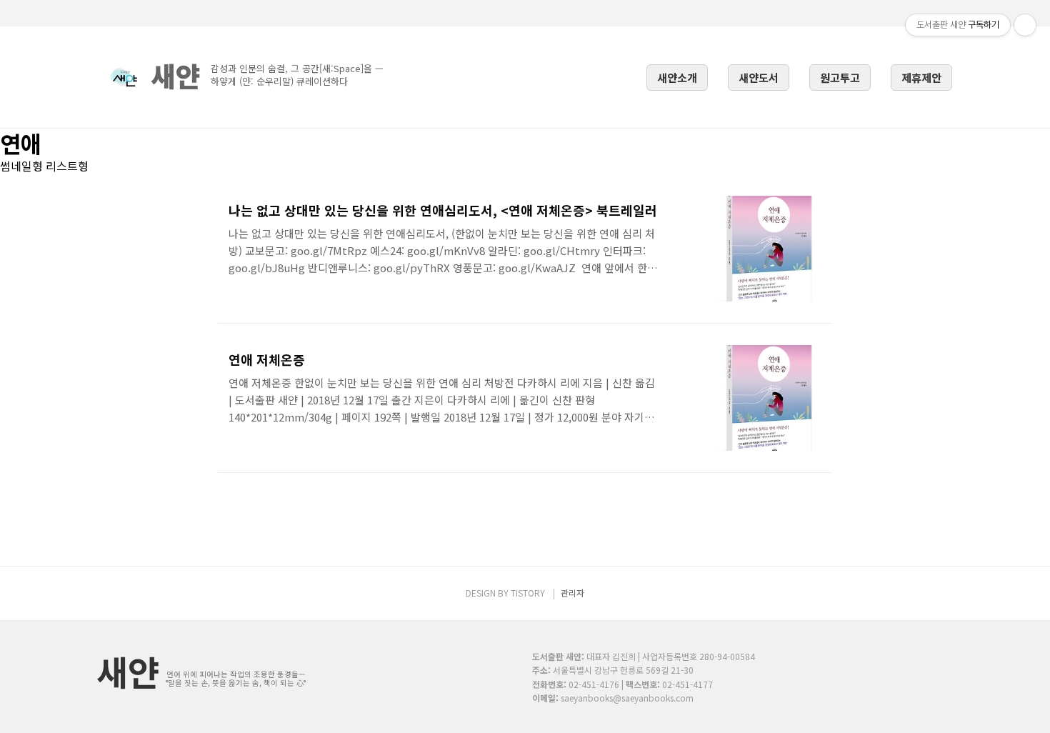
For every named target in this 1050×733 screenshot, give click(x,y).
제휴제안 (921, 77)
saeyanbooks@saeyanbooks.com (627, 698)
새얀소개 (677, 77)
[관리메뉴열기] (1025, 25)
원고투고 (840, 77)
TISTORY (528, 593)
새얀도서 (759, 77)
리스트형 (67, 165)
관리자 (572, 593)
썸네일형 (21, 165)
